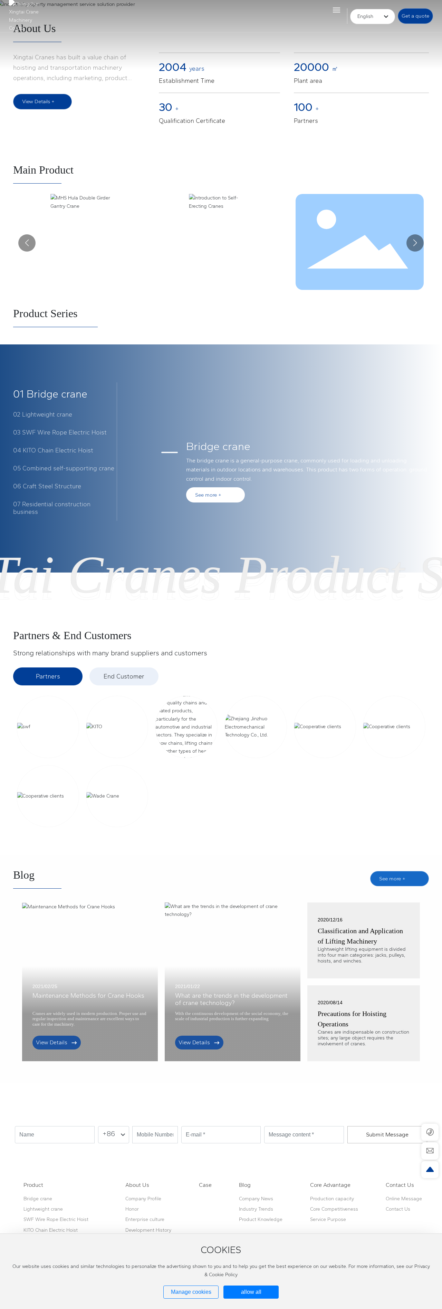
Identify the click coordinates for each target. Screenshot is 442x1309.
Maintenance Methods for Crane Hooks (88, 995)
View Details (51, 1042)
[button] (27, 243)
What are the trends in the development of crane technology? (231, 999)
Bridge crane (218, 446)
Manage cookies (191, 1292)
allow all (251, 1292)
